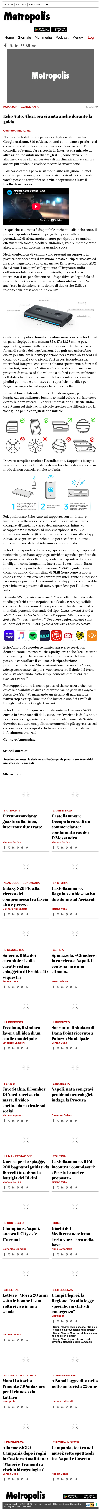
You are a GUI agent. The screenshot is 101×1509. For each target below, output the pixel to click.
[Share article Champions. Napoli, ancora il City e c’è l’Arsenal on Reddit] (27, 1254)
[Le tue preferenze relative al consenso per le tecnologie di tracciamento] (96, 1504)
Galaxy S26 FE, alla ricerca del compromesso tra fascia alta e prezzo (25, 896)
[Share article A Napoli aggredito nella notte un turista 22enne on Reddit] (76, 1407)
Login (92, 37)
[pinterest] (22, 45)
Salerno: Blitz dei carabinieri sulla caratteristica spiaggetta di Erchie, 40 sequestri (25, 966)
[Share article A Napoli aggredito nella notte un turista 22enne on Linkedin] (62, 1407)
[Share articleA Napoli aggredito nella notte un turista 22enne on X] (58, 1407)
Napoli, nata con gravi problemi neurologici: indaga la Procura (72, 1094)
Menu (76, 37)
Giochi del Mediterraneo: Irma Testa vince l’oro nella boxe (73, 1236)
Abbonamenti (35, 4)
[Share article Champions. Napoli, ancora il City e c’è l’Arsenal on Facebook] (4, 1254)
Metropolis (8, 4)
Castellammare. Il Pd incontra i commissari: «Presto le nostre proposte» (73, 1169)
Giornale (24, 37)
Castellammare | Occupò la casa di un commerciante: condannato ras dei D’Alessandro (71, 827)
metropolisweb (60, 981)
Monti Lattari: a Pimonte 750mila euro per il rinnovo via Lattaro (23, 1389)
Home (9, 37)
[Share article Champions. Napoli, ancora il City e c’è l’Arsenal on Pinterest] (18, 1254)
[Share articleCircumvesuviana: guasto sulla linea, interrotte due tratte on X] (9, 847)
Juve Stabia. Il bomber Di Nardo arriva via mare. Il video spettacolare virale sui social (24, 1100)
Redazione (21, 4)
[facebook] (5, 45)
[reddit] (33, 45)
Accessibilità (25, 1506)
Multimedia (43, 37)
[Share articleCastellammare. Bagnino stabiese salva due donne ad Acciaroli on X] (58, 914)
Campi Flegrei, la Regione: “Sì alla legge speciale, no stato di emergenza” (73, 1303)
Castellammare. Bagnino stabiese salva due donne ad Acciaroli (74, 893)
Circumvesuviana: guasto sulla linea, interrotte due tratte (22, 821)
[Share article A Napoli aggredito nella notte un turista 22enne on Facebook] (53, 1407)
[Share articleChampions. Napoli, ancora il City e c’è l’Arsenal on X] (9, 1254)
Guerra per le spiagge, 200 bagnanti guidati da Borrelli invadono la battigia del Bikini (25, 1169)
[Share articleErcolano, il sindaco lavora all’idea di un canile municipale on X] (9, 1048)
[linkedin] (16, 45)
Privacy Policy (11, 1506)
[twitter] (11, 45)
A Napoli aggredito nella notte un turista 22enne (75, 1383)
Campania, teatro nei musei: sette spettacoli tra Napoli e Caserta (73, 1453)
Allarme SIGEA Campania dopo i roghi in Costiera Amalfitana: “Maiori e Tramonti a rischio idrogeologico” (25, 1458)
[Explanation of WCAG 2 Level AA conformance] (91, 1506)
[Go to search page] (47, 4)
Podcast (62, 37)
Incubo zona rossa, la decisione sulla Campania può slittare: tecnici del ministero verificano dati (47, 761)
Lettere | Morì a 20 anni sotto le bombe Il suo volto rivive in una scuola (25, 1303)
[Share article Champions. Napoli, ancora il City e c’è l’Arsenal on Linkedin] (13, 1254)
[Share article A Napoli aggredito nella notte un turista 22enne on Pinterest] (67, 1407)
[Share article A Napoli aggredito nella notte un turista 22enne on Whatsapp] (71, 1407)
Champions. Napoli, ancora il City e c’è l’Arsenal (21, 1233)
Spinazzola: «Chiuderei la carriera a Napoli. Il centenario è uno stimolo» (74, 963)
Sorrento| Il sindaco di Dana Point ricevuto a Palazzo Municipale (73, 1033)
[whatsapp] (28, 45)
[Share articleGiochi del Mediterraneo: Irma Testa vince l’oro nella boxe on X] (58, 1254)
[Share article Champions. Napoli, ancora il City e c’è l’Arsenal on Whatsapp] (22, 1254)
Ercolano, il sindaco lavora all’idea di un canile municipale (21, 1033)
